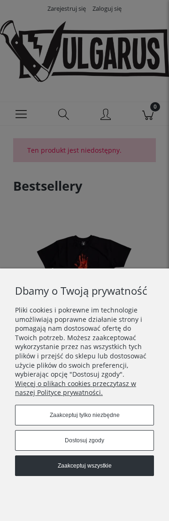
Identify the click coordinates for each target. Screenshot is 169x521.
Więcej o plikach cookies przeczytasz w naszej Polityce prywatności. (75, 388)
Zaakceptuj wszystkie (85, 465)
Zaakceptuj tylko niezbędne (85, 415)
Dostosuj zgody (84, 440)
